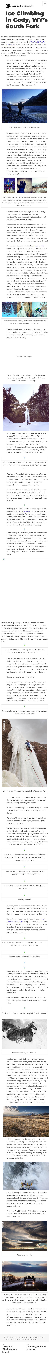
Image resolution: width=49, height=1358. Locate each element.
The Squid (35, 42)
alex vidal (34, 1337)
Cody (39, 1337)
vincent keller (26, 1339)
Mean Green (39, 246)
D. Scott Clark (24, 1337)
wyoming (33, 1339)
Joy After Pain (10, 45)
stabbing (18, 1339)
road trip (12, 1339)
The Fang (43, 42)
